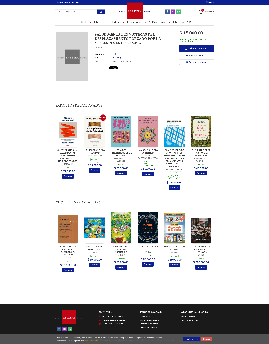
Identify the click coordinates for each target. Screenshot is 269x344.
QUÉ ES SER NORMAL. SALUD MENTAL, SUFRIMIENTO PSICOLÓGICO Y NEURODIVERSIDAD (68, 155)
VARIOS (98, 47)
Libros (98, 22)
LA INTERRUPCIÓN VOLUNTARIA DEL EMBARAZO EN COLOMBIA (68, 250)
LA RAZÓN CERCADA (148, 246)
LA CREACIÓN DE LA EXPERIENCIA (148, 151)
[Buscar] (101, 12)
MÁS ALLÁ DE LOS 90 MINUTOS (174, 248)
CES (115, 54)
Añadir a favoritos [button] (197, 55)
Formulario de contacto (113, 323)
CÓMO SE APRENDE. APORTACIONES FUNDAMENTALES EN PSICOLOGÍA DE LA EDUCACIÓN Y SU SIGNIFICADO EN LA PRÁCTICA (174, 158)
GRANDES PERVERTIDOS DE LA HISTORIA (121, 153)
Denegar (206, 339)
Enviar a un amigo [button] (197, 62)
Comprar (68, 176)
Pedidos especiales (189, 320)
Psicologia (117, 57)
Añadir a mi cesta (198, 48)
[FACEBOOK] (167, 12)
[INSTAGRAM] (173, 12)
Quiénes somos (61, 2)
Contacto (75, 2)
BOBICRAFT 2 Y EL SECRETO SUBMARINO (121, 249)
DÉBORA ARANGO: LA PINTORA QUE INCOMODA (201, 249)
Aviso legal (145, 316)
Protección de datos (149, 323)
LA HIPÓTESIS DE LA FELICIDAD (95, 151)
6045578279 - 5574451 (112, 316)
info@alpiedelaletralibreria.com (117, 320)
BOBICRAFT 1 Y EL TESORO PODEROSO (94, 248)
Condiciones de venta (149, 320)
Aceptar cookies (191, 339)
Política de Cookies (148, 327)
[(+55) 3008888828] (178, 12)
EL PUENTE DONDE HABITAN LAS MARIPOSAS (201, 153)
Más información (91, 340)
